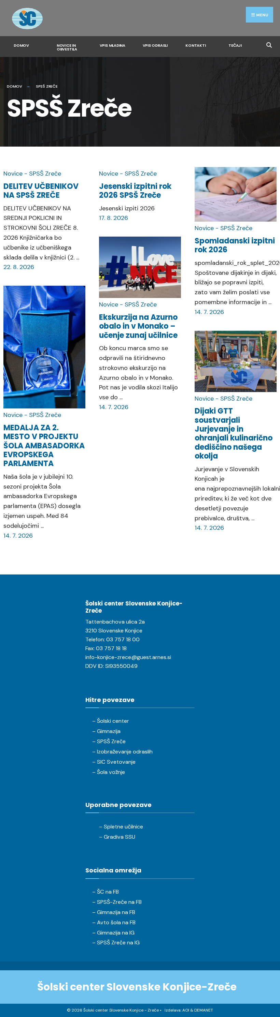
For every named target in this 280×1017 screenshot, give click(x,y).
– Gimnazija (106, 731)
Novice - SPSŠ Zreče (32, 173)
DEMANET (203, 1010)
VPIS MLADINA (112, 45)
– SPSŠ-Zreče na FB (117, 902)
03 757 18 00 (123, 639)
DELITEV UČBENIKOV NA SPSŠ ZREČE (41, 190)
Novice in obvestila (67, 47)
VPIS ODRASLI (155, 45)
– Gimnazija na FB (113, 912)
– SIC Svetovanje (114, 761)
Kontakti (195, 45)
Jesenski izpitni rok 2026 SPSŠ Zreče (135, 190)
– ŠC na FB (105, 891)
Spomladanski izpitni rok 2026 (235, 245)
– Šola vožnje (108, 772)
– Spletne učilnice (121, 826)
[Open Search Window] (269, 44)
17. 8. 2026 (113, 218)
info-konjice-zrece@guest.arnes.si (128, 657)
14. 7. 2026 (18, 536)
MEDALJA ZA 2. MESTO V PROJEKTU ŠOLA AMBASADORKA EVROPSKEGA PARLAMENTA (44, 445)
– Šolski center (110, 720)
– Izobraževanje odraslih (122, 751)
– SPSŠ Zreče (109, 741)
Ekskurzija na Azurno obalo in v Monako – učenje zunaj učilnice (138, 326)
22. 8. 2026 (18, 267)
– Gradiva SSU (117, 836)
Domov (21, 45)
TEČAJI (235, 45)
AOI (185, 1010)
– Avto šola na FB (114, 922)
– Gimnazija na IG (113, 932)
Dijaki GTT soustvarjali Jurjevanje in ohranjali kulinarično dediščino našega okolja (233, 433)
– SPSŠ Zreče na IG (116, 942)
